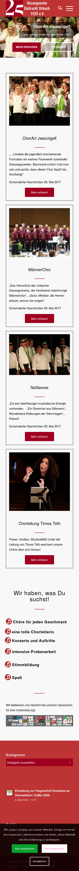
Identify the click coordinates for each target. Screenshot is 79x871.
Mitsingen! (59, 47)
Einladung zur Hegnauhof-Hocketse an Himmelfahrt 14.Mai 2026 (42, 793)
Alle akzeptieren (25, 848)
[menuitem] (58, 8)
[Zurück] (3, 33)
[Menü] (67, 8)
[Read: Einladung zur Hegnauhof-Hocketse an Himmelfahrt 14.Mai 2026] (9, 792)
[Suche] (58, 8)
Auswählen (39, 861)
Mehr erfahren (26, 47)
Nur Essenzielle (54, 848)
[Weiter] (75, 33)
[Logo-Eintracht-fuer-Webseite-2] (33, 8)
